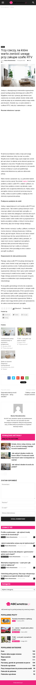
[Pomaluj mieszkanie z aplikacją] (6, 621)
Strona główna (5, 7)
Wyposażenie (5, 556)
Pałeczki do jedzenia (8, 671)
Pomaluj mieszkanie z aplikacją (22, 619)
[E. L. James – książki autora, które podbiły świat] (6, 630)
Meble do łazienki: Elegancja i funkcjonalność (6, 363)
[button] (33, 2)
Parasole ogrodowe (8, 666)
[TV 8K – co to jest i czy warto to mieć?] (6, 639)
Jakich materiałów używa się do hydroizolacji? (18, 543)
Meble (3, 47)
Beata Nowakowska (9, 60)
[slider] (6, 308)
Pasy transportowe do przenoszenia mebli (16, 668)
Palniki (3, 660)
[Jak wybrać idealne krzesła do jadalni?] (6, 467)
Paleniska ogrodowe (8, 674)
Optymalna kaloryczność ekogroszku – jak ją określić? (9, 394)
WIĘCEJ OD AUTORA (10, 439)
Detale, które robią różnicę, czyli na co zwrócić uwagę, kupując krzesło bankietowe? (23, 446)
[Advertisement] (18, 27)
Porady (3, 537)
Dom (3, 545)
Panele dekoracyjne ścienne (11, 654)
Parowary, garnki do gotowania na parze (15, 663)
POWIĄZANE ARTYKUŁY (12, 435)
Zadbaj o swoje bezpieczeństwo (30, 393)
